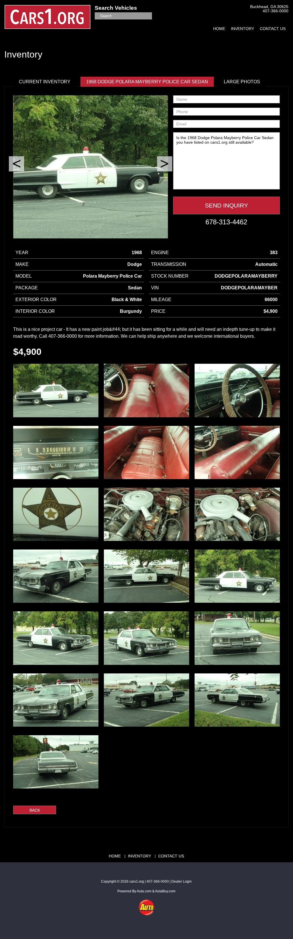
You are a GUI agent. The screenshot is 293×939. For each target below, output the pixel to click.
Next (164, 163)
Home (219, 28)
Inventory (242, 28)
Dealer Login (181, 881)
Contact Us (273, 28)
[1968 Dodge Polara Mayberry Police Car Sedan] (55, 390)
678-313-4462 (226, 222)
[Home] (47, 14)
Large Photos (242, 81)
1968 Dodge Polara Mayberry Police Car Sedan (147, 81)
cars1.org (136, 881)
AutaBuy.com (165, 891)
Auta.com (144, 891)
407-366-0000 (275, 11)
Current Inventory (44, 81)
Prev (16, 163)
